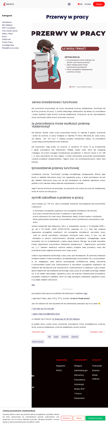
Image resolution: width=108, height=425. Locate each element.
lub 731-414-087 (47, 309)
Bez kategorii (7, 25)
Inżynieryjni (79, 384)
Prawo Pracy (7, 42)
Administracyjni (80, 370)
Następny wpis (97, 332)
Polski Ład (6, 39)
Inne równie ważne (10, 31)
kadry (56, 337)
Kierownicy (79, 375)
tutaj (85, 293)
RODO (59, 370)
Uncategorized (8, 45)
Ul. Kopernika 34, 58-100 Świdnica (66, 319)
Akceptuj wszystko (95, 418)
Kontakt (88, 4)
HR (49, 337)
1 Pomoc (78, 393)
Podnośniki (97, 366)
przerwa (65, 337)
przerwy (75, 337)
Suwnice (95, 370)
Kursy (4, 36)
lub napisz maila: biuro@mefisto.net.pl (44, 314)
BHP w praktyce (8, 28)
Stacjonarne (79, 398)
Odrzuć (79, 418)
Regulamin (60, 366)
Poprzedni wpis (37, 332)
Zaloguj (99, 4)
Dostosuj (66, 418)
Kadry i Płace (7, 34)
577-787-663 (34, 309)
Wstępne (78, 366)
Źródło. (32, 285)
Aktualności (6, 22)
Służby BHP (79, 389)
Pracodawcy (79, 380)
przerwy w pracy (37, 342)
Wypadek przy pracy (10, 48)
